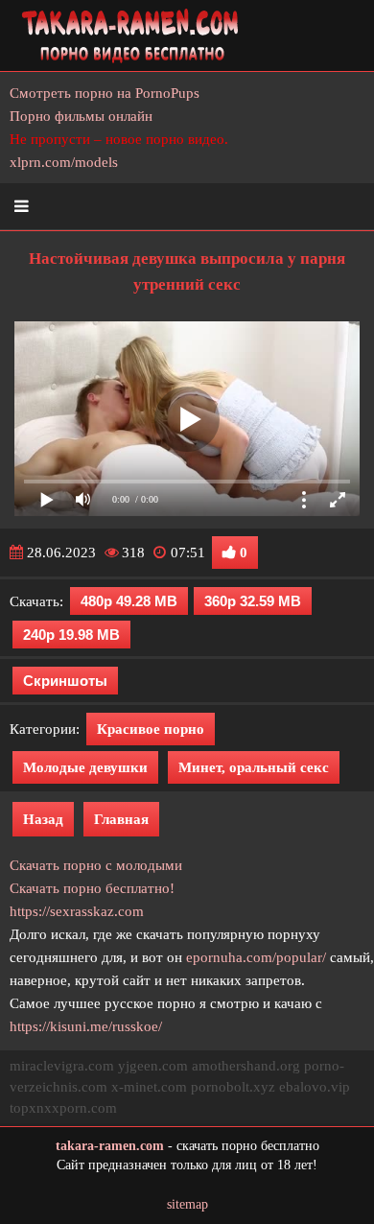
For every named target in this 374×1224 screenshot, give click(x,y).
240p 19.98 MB (71, 634)
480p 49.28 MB (129, 601)
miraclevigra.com (62, 1065)
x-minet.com (149, 1087)
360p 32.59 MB (252, 601)
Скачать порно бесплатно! (92, 888)
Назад (43, 819)
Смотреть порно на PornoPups (104, 93)
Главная (121, 819)
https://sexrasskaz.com (77, 911)
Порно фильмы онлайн (81, 116)
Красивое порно (150, 729)
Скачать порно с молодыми (96, 865)
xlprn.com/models (64, 162)
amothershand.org (246, 1065)
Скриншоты (65, 680)
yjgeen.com (153, 1065)
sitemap (187, 1204)
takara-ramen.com (110, 1146)
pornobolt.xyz (233, 1087)
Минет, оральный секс (253, 767)
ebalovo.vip (314, 1087)
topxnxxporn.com (63, 1108)
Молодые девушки (85, 767)
